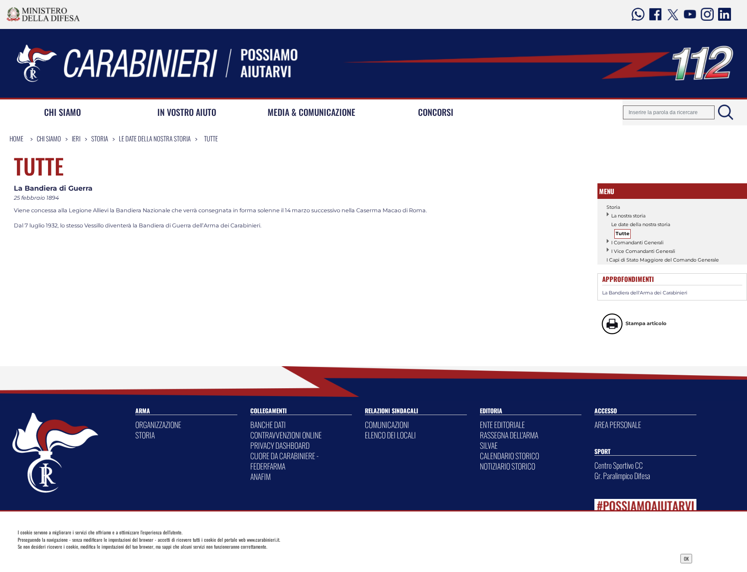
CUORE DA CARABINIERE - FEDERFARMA (284, 461)
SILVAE (489, 445)
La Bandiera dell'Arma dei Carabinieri (644, 293)
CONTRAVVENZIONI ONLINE (286, 435)
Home (16, 138)
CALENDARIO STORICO (509, 455)
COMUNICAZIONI (387, 424)
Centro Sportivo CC (618, 465)
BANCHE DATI (268, 424)
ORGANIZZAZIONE (158, 424)
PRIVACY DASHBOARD (280, 445)
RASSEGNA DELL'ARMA (509, 435)
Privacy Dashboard (89, 558)
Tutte (211, 138)
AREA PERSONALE (617, 424)
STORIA (145, 435)
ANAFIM (260, 476)
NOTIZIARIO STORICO (507, 466)
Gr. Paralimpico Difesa (622, 475)
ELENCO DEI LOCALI (390, 435)
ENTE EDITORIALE (502, 424)
